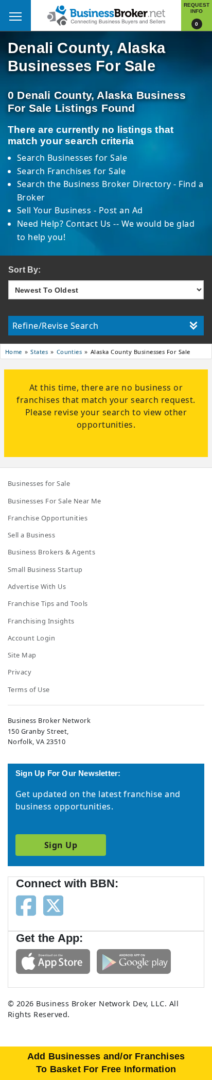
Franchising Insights (41, 621)
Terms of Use (29, 689)
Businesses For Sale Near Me (54, 500)
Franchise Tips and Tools (48, 603)
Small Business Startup (45, 569)
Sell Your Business (55, 210)
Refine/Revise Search (55, 325)
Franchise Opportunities (47, 517)
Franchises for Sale (86, 171)
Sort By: (24, 269)
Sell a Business (31, 534)
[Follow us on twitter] (53, 904)
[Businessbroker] (106, 14)
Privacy (19, 672)
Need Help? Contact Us (65, 223)
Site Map (22, 655)
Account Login (31, 638)
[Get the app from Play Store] (134, 960)
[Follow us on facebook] (26, 904)
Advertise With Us (37, 586)
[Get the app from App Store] (53, 960)
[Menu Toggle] (15, 15)
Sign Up (60, 845)
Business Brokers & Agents (51, 551)
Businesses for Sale (87, 157)
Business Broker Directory (117, 184)
